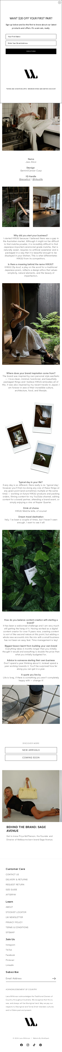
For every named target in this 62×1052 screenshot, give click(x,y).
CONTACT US (12, 875)
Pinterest (10, 960)
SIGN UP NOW (30, 51)
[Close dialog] (59, 2)
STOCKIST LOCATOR (16, 912)
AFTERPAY (11, 895)
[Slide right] (56, 812)
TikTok (9, 950)
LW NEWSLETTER (14, 917)
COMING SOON (31, 758)
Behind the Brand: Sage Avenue (26, 829)
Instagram (10, 945)
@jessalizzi (24, 179)
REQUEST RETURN (15, 885)
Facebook (10, 955)
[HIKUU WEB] (31, 724)
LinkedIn (10, 965)
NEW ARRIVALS (31, 750)
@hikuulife (37, 179)
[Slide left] (6, 812)
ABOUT (9, 907)
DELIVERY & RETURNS (17, 880)
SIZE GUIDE (11, 890)
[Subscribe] (54, 978)
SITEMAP (10, 933)
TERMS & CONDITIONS (17, 927)
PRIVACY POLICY (14, 922)
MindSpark (45, 1038)
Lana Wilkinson (24, 1038)
